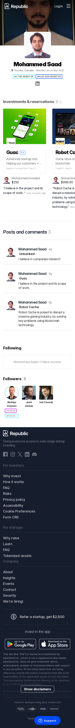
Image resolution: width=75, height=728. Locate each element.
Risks (7, 493)
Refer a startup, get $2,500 (42, 617)
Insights (9, 578)
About (8, 572)
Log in (58, 6)
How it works (13, 482)
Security (9, 595)
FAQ (6, 488)
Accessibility (13, 505)
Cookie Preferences (19, 511)
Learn (7, 544)
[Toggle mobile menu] (68, 6)
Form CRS (11, 517)
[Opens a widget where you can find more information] (47, 721)
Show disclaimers (37, 689)
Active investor (23, 76)
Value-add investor (49, 76)
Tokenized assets (17, 556)
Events (8, 584)
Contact (9, 590)
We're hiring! (13, 601)
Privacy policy (14, 499)
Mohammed (20, 178)
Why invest (12, 476)
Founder (10, 411)
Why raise (11, 538)
